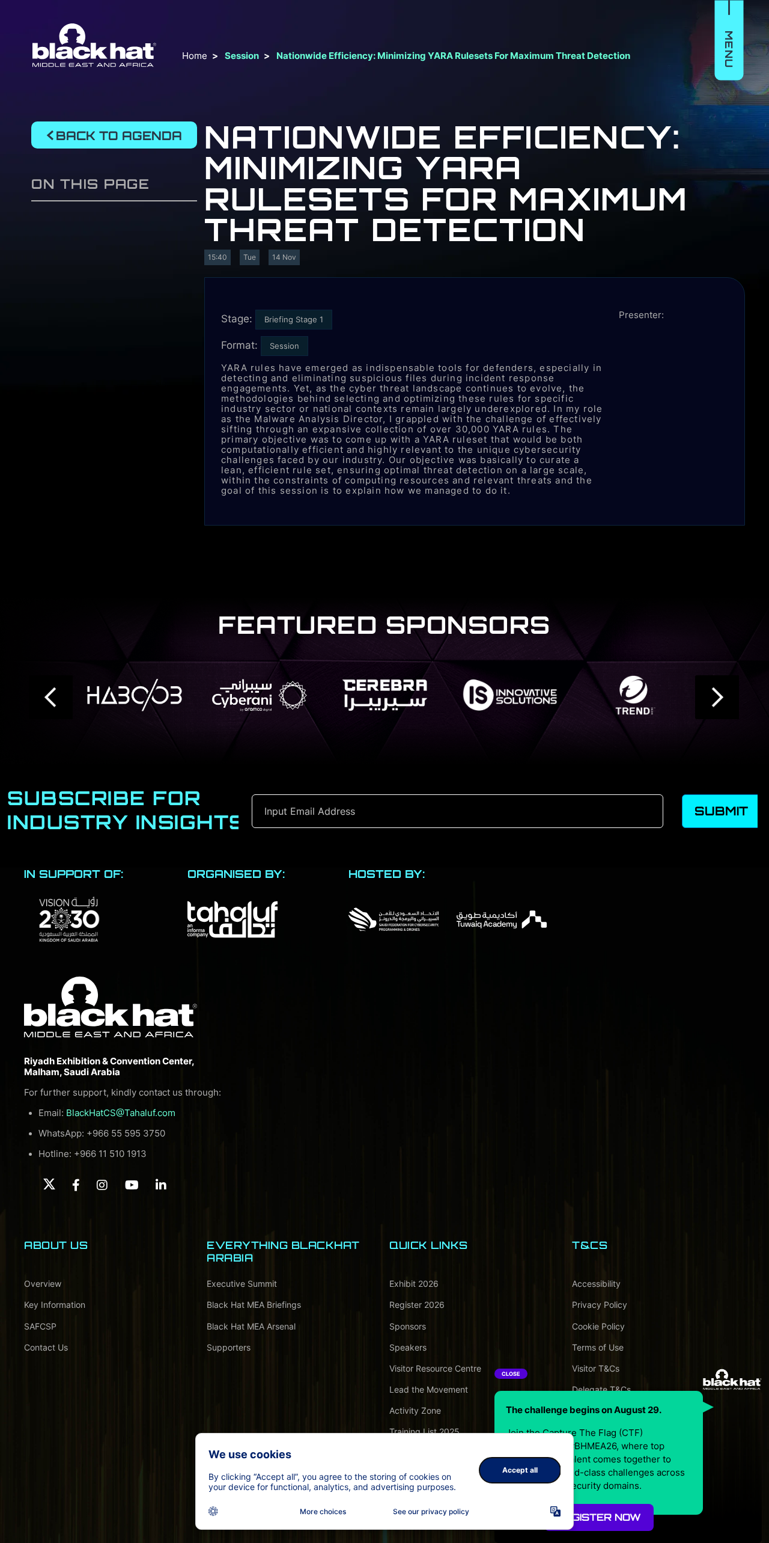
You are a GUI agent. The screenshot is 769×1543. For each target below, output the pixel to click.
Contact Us (46, 1347)
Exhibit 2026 (414, 1283)
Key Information (54, 1304)
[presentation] (51, 697)
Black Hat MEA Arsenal (251, 1326)
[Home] (110, 1007)
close (511, 1373)
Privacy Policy (599, 1304)
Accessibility (596, 1283)
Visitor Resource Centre (435, 1368)
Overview (42, 1283)
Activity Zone (415, 1410)
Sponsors (407, 1326)
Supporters (229, 1347)
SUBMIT (721, 810)
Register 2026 (417, 1304)
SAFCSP (40, 1326)
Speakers (408, 1347)
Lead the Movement (428, 1389)
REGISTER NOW (599, 1517)
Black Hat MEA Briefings (254, 1304)
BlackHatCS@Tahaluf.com (120, 1113)
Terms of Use (598, 1347)
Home (194, 55)
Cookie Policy (598, 1326)
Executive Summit (242, 1283)
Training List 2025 (424, 1431)
